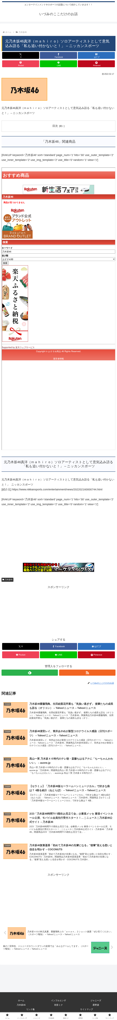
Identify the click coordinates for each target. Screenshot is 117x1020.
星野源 (96, 1005)
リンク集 (30, 1009)
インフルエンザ (58, 1000)
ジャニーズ (95, 1000)
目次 (55, 125)
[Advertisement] (58, 536)
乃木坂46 (8, 580)
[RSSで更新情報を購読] (87, 673)
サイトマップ (86, 1009)
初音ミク (58, 1005)
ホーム (21, 1000)
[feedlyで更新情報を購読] (30, 673)
